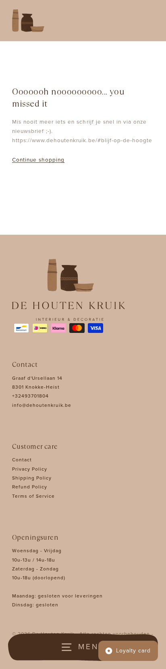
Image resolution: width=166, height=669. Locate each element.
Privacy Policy (29, 469)
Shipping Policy (32, 478)
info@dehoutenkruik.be (41, 405)
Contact (22, 460)
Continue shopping (38, 160)
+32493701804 (30, 396)
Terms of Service (33, 496)
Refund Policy (29, 487)
